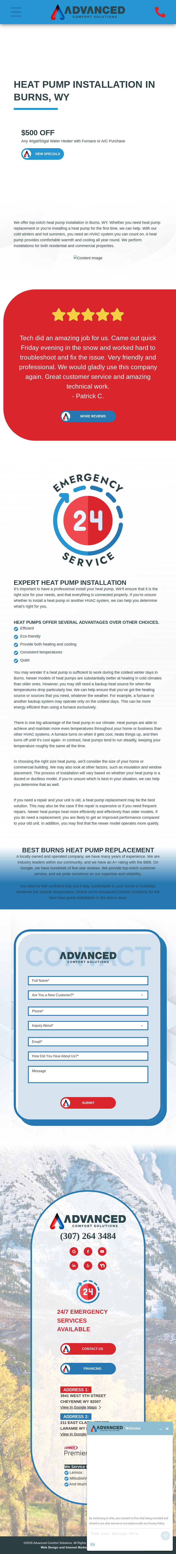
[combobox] (88, 995)
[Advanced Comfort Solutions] (88, 12)
